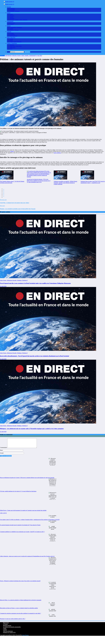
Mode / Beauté (13, 36)
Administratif (10, 21)
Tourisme (12, 34)
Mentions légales (7, 625)
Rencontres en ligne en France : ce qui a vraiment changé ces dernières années (19, 608)
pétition (12, 151)
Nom (1, 450)
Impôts (11, 17)
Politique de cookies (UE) (9, 632)
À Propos (5, 624)
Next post (2, 205)
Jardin (11, 28)
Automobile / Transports (16, 27)
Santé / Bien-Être (11, 37)
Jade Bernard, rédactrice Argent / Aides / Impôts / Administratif (20, 55)
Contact (5, 629)
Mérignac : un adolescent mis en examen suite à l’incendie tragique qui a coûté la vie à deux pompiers (32, 428)
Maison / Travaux (14, 30)
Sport (11, 40)
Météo (11, 39)
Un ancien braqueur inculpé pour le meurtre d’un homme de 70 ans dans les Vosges (20, 525)
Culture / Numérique (12, 43)
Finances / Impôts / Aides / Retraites (18, 19)
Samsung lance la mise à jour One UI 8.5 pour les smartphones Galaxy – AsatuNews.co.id (93, 182)
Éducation (12, 23)
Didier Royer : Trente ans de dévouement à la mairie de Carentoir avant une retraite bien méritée (23, 510)
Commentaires (3, 447)
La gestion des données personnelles (12, 627)
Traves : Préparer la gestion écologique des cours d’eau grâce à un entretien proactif (20, 581)
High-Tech (12, 47)
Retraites (12, 18)
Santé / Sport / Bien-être (16, 41)
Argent (8, 12)
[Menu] (4, 3)
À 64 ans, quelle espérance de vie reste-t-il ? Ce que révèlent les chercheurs (18, 491)
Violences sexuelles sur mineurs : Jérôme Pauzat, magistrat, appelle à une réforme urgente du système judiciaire (65, 183)
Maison (9, 25)
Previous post (3, 199)
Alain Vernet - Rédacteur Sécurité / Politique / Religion (13, 280)
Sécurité (9, 7)
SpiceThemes (25, 635)
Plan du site (6, 622)
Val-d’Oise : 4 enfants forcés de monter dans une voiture (14, 202)
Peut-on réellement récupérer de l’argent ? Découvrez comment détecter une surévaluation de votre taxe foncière (27, 477)
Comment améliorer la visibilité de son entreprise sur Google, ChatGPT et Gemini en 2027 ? (22, 531)
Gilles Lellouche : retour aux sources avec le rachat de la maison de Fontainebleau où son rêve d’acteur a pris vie (27, 556)
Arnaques (12, 8)
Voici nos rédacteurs (8, 631)
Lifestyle (9, 31)
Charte (4, 628)
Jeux (11, 49)
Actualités (12, 9)
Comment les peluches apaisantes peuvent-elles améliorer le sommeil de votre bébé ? (20, 613)
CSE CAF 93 (3, 513)
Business (12, 15)
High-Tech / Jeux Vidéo (16, 46)
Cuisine (12, 33)
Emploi (12, 24)
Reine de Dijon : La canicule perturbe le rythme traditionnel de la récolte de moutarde (20, 600)
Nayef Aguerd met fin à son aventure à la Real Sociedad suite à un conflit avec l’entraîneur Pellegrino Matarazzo (35, 283)
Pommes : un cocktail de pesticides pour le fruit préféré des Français (17, 208)
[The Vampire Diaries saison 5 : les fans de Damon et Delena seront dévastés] (6, 175)
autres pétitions (57, 152)
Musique (12, 44)
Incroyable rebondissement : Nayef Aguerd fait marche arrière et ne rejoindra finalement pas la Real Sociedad (34, 356)
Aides (11, 14)
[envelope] (3, 193)
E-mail (2, 453)
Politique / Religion (14, 11)
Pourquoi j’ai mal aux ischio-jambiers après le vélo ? (12, 618)
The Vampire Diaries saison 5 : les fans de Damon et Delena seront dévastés (12, 182)
